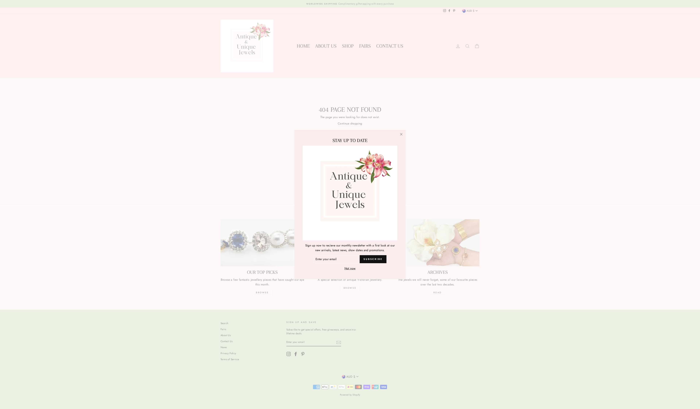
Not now (350, 268)
